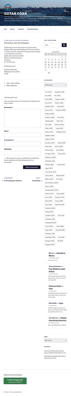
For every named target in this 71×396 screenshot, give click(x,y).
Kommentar (8, 107)
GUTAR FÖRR (15, 13)
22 (62, 64)
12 (52, 62)
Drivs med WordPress (16, 392)
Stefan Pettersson (22, 40)
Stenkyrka (50, 208)
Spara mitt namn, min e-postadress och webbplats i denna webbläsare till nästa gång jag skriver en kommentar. (21, 160)
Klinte (61, 153)
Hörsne (49, 150)
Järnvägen (50, 153)
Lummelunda (50, 172)
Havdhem (50, 143)
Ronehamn (59, 197)
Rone (48, 197)
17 (45, 64)
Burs (8, 85)
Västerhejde (50, 237)
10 (45, 62)
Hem (5, 29)
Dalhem (59, 103)
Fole (60, 117)
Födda (49, 128)
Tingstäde (21, 29)
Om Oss (12, 29)
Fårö (48, 124)
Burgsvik (59, 99)
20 (55, 64)
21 (58, 64)
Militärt (49, 179)
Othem (49, 186)
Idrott (59, 150)
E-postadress (9, 140)
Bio (48, 95)
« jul (49, 72)
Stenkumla (59, 204)
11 (48, 62)
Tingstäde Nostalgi (32, 29)
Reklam (49, 193)
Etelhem (49, 113)
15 (62, 62)
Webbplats (8, 149)
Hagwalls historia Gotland (51, 356)
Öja (60, 241)
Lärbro (49, 175)
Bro (57, 95)
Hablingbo (49, 135)
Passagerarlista (51, 190)
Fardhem (49, 117)
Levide (61, 164)
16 (65, 62)
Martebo (60, 175)
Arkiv (46, 336)
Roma (60, 193)
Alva (48, 92)
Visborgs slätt (50, 222)
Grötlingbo (60, 132)
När (59, 179)
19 (52, 64)
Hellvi (48, 146)
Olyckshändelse (51, 182)
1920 (8, 83)
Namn (6, 131)
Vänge (48, 230)
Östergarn (49, 244)
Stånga (49, 212)
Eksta (60, 106)
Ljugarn (49, 168)
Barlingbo (59, 92)
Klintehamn (50, 157)
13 (55, 62)
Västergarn (50, 233)
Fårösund (59, 124)
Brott (48, 99)
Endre (49, 110)
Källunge (49, 164)
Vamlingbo (50, 219)
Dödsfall (14, 85)
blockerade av (16, 381)
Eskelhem (60, 110)
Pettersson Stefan (55, 286)
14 (58, 62)
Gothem (49, 132)
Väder (60, 226)
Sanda (59, 201)
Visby (49, 226)
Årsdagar (49, 241)
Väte (61, 237)
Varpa (51, 288)
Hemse (59, 146)
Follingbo (49, 121)
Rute (48, 201)
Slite (48, 204)
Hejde (61, 143)
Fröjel (60, 121)
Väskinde (60, 230)
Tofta (61, 215)
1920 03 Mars (15, 83)
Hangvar (49, 139)
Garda (59, 128)
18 (48, 64)
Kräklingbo (50, 161)
